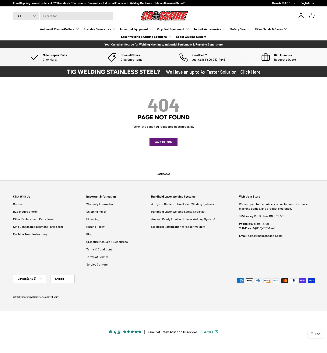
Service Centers (97, 264)
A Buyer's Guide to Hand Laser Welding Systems (182, 204)
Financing (92, 219)
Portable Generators (97, 29)
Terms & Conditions (99, 249)
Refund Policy (95, 226)
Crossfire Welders (29, 297)
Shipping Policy (96, 211)
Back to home (163, 141)
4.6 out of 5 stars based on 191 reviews (173, 332)
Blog (89, 234)
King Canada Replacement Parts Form (38, 226)
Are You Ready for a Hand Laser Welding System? (183, 219)
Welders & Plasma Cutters (57, 29)
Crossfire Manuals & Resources (107, 241)
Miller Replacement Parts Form (33, 219)
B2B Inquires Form (25, 211)
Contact (18, 204)
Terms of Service (97, 257)
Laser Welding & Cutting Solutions (144, 36)
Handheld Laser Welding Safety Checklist (178, 211)
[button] (312, 16)
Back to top (163, 173)
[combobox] (63, 16)
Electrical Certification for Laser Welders (178, 226)
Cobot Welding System (191, 36)
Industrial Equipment (134, 29)
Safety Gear (238, 29)
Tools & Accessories (207, 29)
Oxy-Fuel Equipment (170, 29)
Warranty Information (100, 204)
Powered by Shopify (49, 297)
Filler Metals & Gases (269, 29)
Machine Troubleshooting (30, 234)
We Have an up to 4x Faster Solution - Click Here (213, 72)
